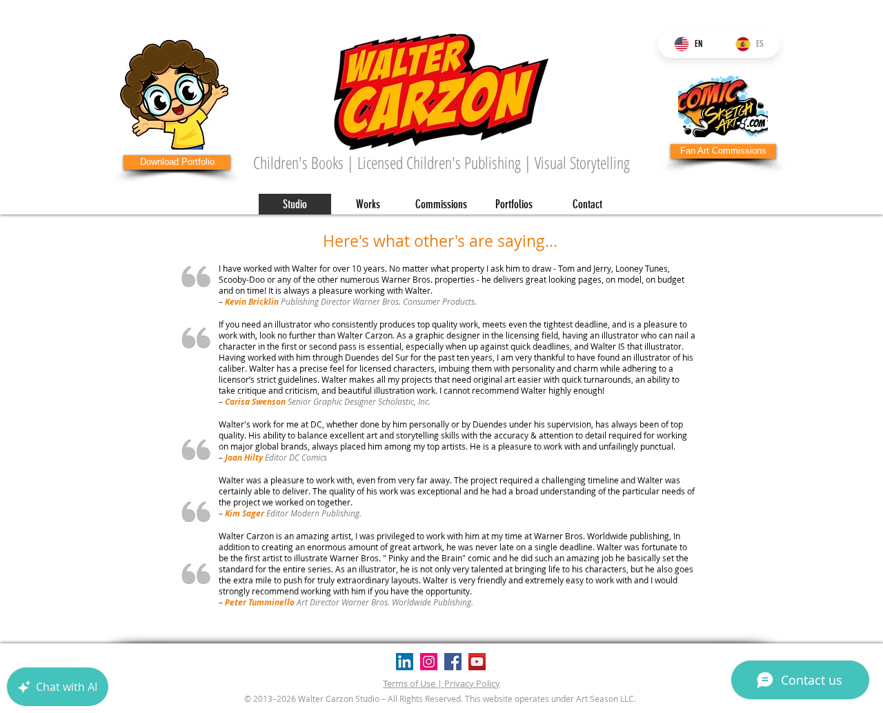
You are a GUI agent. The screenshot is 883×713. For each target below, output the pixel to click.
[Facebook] (453, 661)
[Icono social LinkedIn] (404, 661)
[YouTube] (477, 661)
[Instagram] (428, 661)
